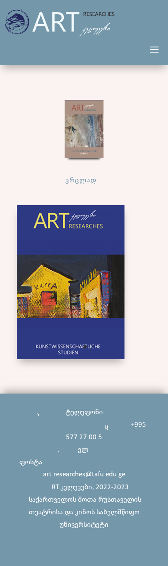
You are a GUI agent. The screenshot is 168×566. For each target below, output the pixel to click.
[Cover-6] (70, 357)
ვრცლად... (84, 180)
